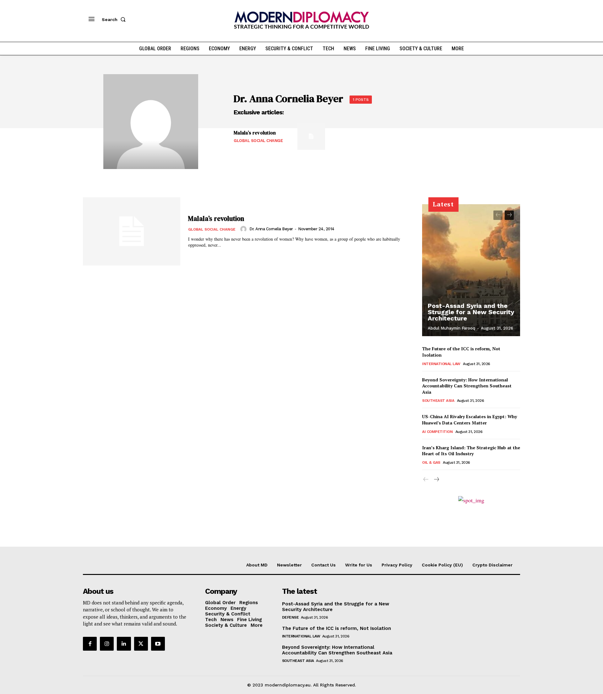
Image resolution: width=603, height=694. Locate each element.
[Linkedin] (124, 644)
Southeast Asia (438, 400)
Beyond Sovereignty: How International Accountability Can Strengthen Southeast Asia (467, 386)
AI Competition (437, 431)
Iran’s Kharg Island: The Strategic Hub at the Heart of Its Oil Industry (471, 451)
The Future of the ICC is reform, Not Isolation (336, 628)
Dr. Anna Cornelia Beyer (271, 229)
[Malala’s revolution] (311, 136)
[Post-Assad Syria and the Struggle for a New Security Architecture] (471, 270)
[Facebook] (90, 644)
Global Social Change (258, 140)
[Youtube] (158, 644)
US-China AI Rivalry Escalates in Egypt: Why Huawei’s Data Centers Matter (469, 419)
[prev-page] (498, 215)
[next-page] (509, 215)
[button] (115, 19)
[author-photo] (244, 229)
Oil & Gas (431, 462)
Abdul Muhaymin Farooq (451, 328)
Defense (290, 617)
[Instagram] (107, 644)
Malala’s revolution (255, 132)
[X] (141, 644)
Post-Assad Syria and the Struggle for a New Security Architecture (471, 312)
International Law (441, 364)
